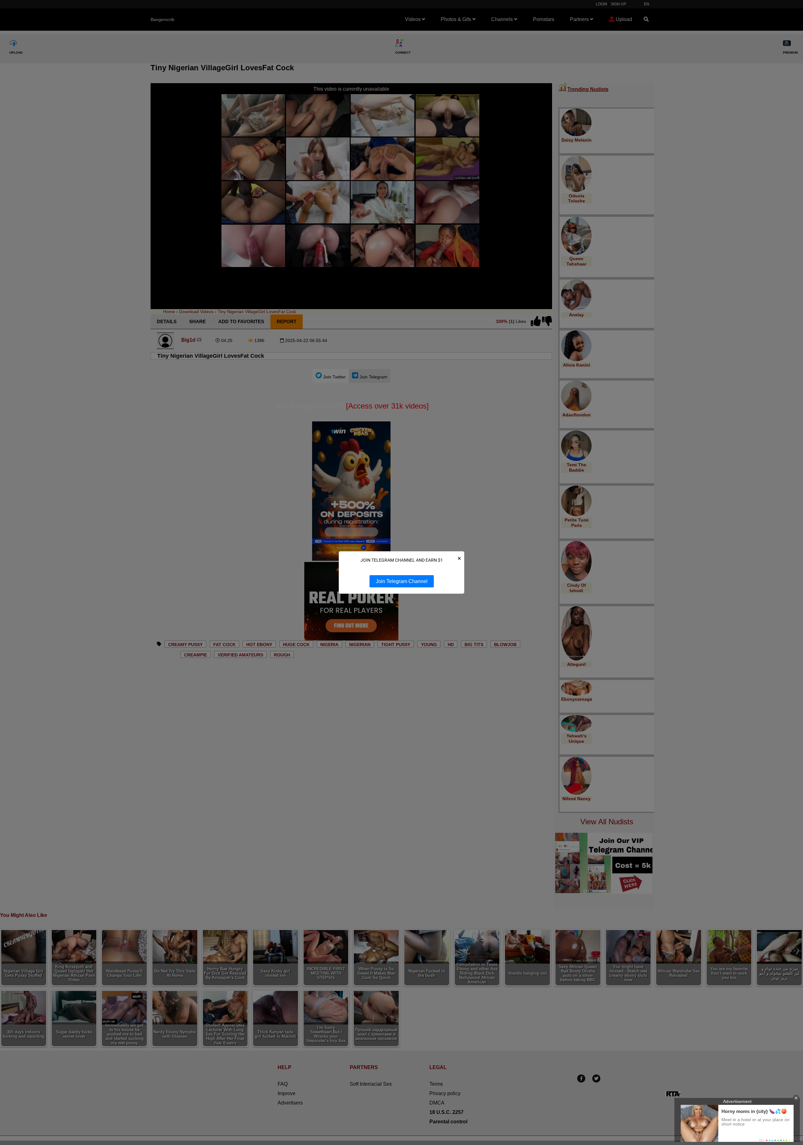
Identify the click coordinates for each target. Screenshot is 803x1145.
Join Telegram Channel (402, 581)
